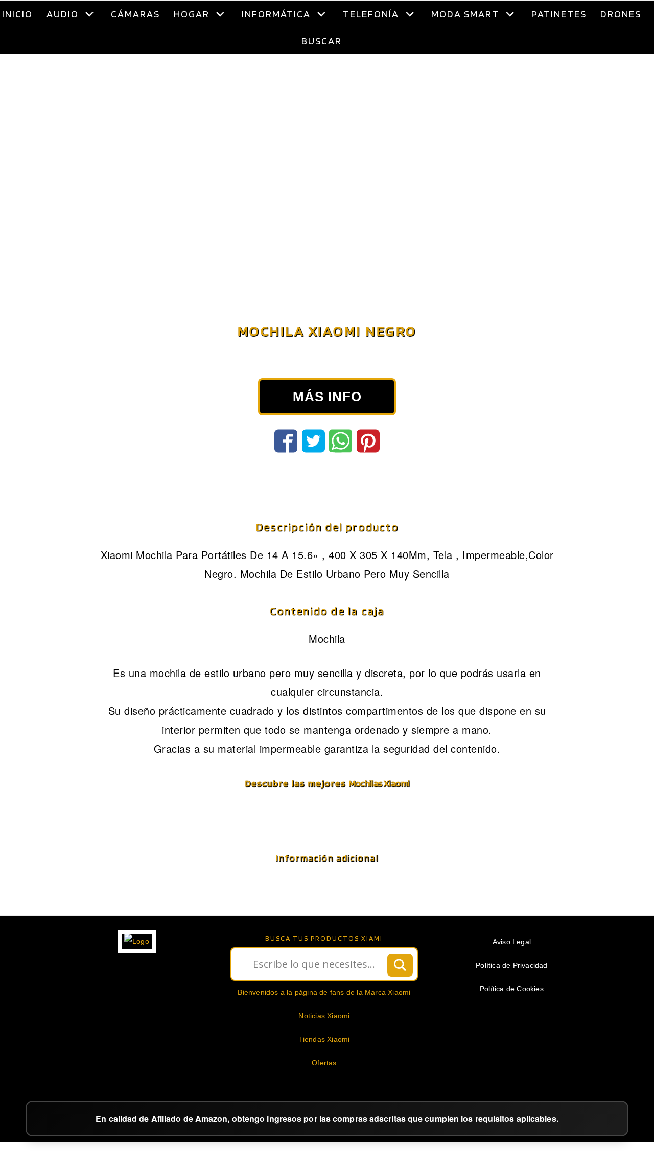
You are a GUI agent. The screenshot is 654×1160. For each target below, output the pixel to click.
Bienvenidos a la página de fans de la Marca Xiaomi (324, 1018)
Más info (327, 422)
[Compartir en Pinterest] (368, 466)
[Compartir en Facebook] (285, 466)
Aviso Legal (512, 967)
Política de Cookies (512, 1014)
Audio (62, 14)
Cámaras (135, 14)
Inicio (17, 14)
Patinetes (559, 14)
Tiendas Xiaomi (324, 1065)
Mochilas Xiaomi (379, 808)
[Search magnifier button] (400, 991)
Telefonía (371, 14)
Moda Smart (465, 14)
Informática (276, 14)
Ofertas (324, 1088)
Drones (620, 14)
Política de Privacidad (511, 991)
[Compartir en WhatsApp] (340, 466)
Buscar (321, 41)
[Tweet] (313, 466)
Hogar (191, 14)
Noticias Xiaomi (323, 1041)
